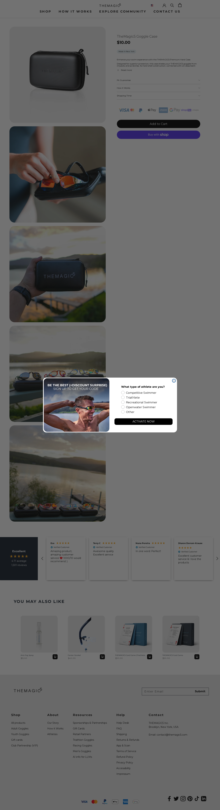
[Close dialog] (174, 380)
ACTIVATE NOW (144, 421)
